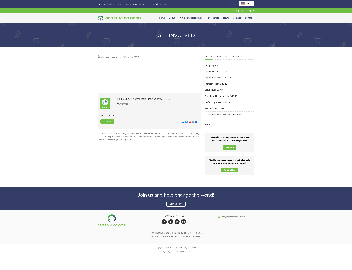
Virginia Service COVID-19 (216, 71)
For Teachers (213, 18)
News (226, 18)
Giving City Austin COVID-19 (217, 65)
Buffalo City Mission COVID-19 (218, 102)
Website (108, 121)
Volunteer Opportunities (190, 18)
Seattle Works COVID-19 (216, 108)
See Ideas (229, 147)
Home (162, 18)
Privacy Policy (165, 251)
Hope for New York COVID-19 (218, 77)
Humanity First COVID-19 (216, 83)
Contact (237, 18)
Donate (248, 18)
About (172, 18)
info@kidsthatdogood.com (233, 216)
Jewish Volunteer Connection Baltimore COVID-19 (227, 114)
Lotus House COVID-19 (215, 90)
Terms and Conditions (183, 251)
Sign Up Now (230, 170)
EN (248, 3)
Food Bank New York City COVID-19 (221, 96)
